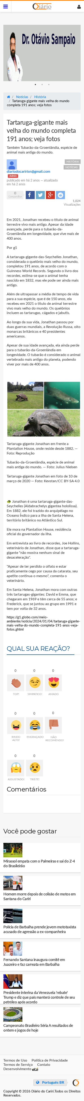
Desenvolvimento (17, 1069)
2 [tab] (42, 84)
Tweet (40, 194)
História (73, 161)
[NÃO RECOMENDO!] (53, 725)
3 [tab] (49, 84)
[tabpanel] (42, 53)
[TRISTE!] (34, 768)
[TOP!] (15, 682)
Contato (43, 1065)
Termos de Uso (15, 1060)
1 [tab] (35, 84)
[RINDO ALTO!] (15, 725)
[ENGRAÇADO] (34, 725)
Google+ (50, 194)
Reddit (60, 194)
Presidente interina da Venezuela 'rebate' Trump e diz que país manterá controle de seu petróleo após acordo (39, 997)
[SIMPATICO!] (34, 682)
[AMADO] (53, 682)
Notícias (71, 167)
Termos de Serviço (18, 1065)
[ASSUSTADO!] (15, 768)
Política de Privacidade (50, 1060)
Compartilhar (30, 194)
